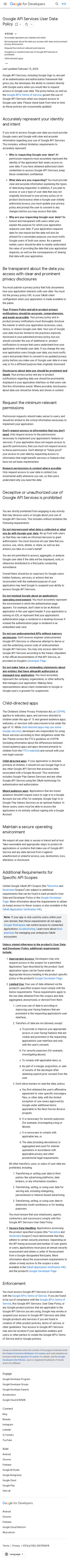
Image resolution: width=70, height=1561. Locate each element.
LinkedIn (7, 1429)
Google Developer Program (16, 1379)
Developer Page (36, 660)
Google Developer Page (48, 978)
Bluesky (7, 1419)
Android (7, 1454)
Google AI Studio (11, 1470)
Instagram (8, 1424)
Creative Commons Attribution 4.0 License (25, 1353)
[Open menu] (5, 4)
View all (6, 1490)
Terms (6, 1545)
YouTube (7, 1440)
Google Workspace (15, 925)
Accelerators (9, 1394)
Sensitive (53, 886)
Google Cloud (9, 1480)
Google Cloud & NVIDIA (14, 1400)
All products (9, 1532)
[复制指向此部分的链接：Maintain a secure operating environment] (28, 832)
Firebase (7, 1464)
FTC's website (30, 750)
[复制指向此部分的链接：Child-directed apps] (41, 704)
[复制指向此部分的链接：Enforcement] (29, 1284)
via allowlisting (26, 928)
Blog (5, 1414)
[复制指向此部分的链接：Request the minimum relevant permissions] (27, 408)
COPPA (60, 711)
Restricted (8, 889)
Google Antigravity (12, 1475)
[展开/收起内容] (16, 34)
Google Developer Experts (16, 1389)
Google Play (9, 1485)
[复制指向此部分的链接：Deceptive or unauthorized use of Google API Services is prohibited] (6, 503)
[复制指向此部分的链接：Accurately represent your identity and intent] (23, 125)
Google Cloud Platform (14, 1527)
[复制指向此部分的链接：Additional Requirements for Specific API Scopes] (41, 878)
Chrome (7, 1459)
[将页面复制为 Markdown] (27, 24)
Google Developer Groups (15, 1384)
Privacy (16, 1545)
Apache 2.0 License (29, 1356)
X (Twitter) (8, 1435)
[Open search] (57, 4)
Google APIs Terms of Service (24, 94)
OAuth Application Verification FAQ (22, 909)
